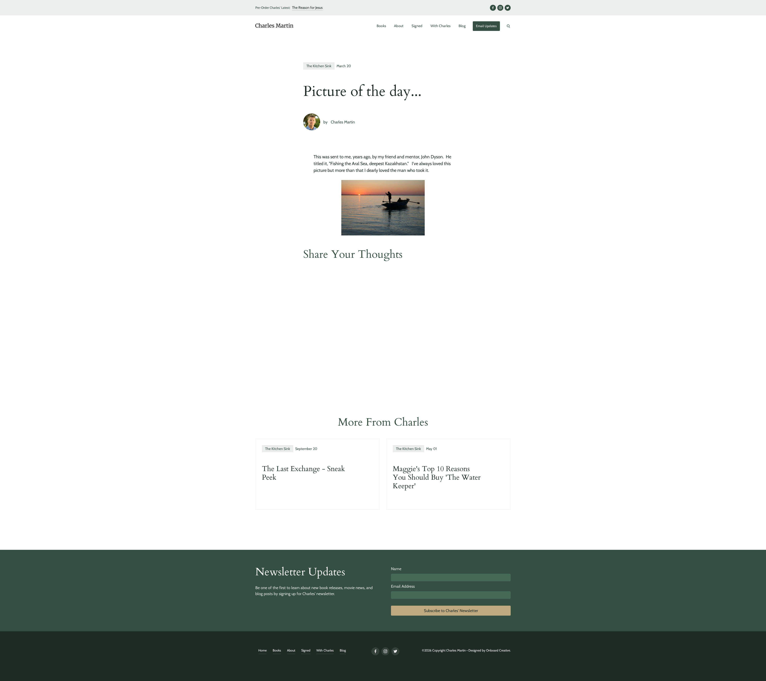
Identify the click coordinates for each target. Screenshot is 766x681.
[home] (283, 26)
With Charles (440, 26)
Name (396, 568)
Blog (462, 26)
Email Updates (486, 26)
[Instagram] (500, 8)
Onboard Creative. (498, 650)
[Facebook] (493, 8)
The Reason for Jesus (307, 7)
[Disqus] (383, 322)
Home (262, 650)
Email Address (403, 586)
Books (381, 26)
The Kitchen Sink (318, 66)
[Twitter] (508, 8)
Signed (417, 26)
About (399, 26)
